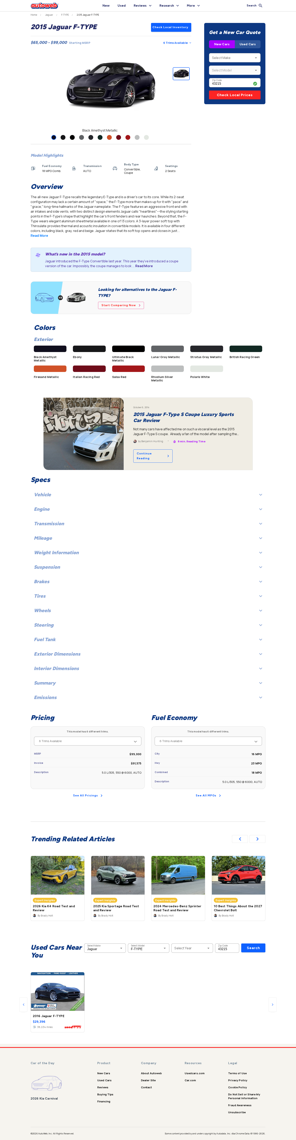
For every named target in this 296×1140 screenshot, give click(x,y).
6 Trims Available (175, 43)
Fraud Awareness (239, 1105)
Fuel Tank (45, 639)
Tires (40, 596)
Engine (42, 509)
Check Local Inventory (170, 27)
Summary (45, 683)
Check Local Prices (235, 95)
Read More (39, 235)
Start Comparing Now (118, 305)
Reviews (102, 1087)
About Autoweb (151, 1073)
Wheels (42, 610)
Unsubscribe (237, 1112)
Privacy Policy (237, 1080)
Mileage (43, 538)
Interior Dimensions (56, 668)
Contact (146, 1087)
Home (34, 14)
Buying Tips (105, 1094)
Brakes (41, 581)
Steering (44, 625)
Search (253, 948)
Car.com (190, 1080)
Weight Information (56, 552)
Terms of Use (237, 1073)
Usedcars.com (195, 1073)
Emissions (45, 697)
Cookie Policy (237, 1087)
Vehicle (42, 494)
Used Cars (248, 44)
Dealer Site (148, 1080)
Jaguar (49, 14)
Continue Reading (144, 456)
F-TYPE (65, 14)
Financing (103, 1101)
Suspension (47, 567)
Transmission (49, 523)
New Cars (222, 44)
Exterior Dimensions (57, 654)
